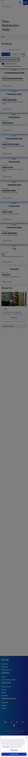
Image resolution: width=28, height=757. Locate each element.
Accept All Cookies (14, 754)
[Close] (26, 737)
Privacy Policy (6, 747)
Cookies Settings (14, 750)
